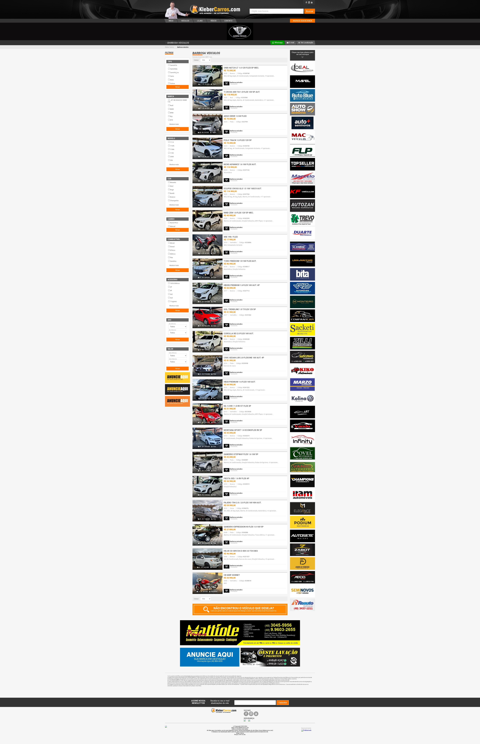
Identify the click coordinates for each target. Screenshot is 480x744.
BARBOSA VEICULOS (178, 42)
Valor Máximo (173, 359)
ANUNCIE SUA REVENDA (302, 21)
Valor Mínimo (172, 353)
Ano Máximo (172, 330)
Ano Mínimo (172, 324)
